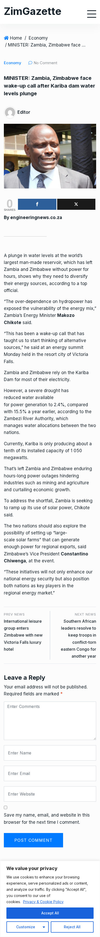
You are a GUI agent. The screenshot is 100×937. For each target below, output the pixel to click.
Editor (23, 112)
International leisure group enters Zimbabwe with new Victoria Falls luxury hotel (23, 635)
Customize (25, 927)
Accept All (50, 913)
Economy (38, 38)
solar (53, 507)
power (75, 269)
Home (16, 38)
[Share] (37, 204)
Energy (31, 315)
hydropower (71, 301)
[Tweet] (76, 204)
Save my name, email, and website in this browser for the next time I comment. (47, 818)
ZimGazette (32, 11)
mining (49, 482)
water (34, 255)
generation (36, 404)
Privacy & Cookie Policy (43, 902)
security (45, 578)
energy (21, 283)
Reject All (72, 927)
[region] (50, 899)
